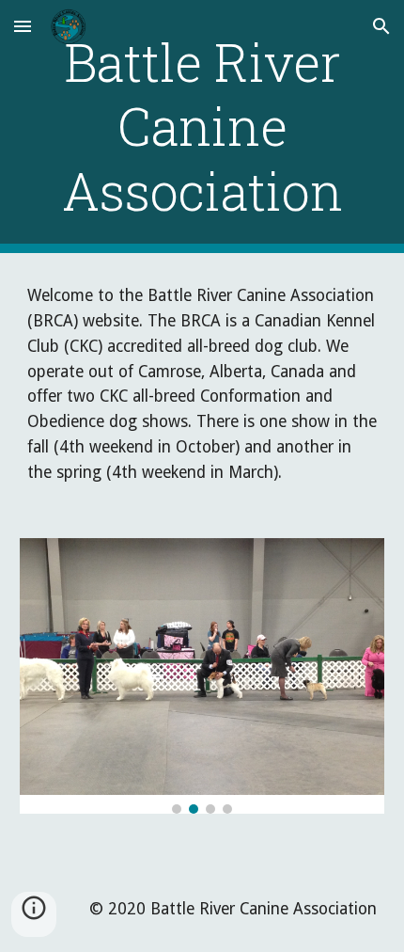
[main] (202, 126)
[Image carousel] (202, 676)
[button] (22, 26)
